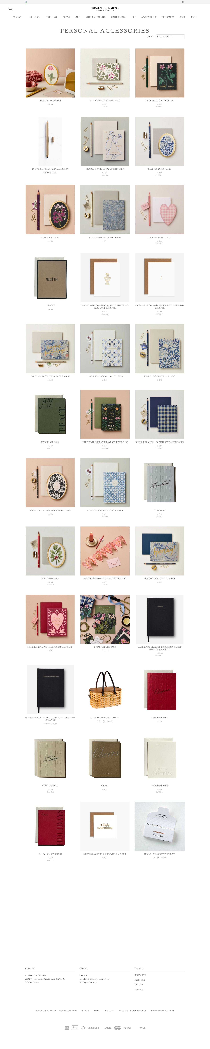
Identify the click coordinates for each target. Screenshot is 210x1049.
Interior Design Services (132, 1010)
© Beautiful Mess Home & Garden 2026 (56, 1010)
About (97, 1010)
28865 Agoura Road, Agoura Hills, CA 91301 (45, 979)
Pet (134, 17)
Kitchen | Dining (96, 17)
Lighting (51, 17)
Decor (66, 17)
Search (85, 1010)
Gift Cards (168, 17)
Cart (194, 17)
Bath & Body (118, 17)
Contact (109, 1010)
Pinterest (140, 990)
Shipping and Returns (162, 1010)
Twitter (139, 985)
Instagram (140, 975)
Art (78, 17)
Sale (182, 17)
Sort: (151, 36)
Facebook (140, 980)
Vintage (18, 17)
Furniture (34, 17)
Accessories (148, 17)
